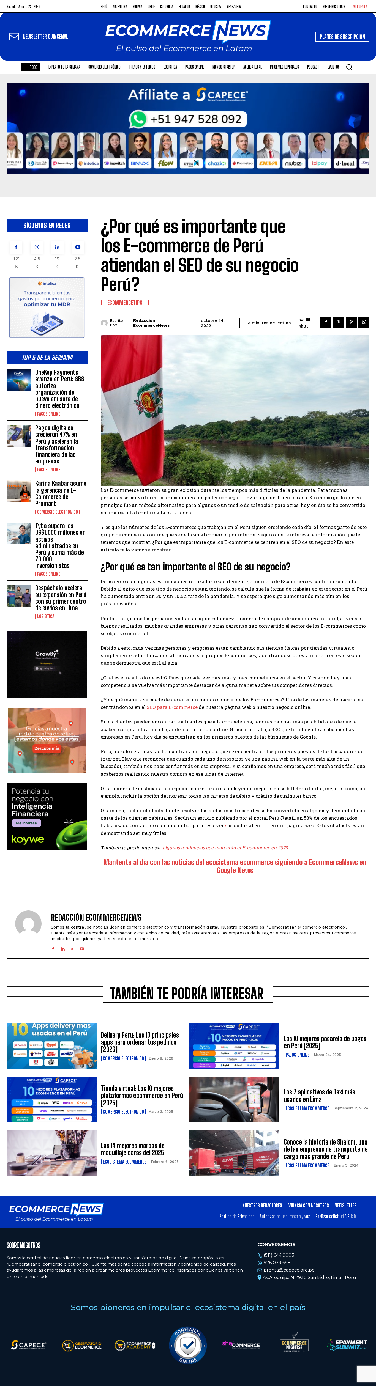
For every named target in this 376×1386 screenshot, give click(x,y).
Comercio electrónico (57, 512)
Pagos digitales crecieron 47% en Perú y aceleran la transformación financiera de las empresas (56, 444)
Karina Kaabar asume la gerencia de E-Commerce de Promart (60, 493)
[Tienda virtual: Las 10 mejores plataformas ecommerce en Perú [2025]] (52, 1099)
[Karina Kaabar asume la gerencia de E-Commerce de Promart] (19, 491)
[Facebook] (16, 247)
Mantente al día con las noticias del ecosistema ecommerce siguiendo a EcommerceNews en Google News (234, 866)
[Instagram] (37, 247)
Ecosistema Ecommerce (307, 1108)
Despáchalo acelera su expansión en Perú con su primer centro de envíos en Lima (60, 598)
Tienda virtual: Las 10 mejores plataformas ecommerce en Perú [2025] (142, 1095)
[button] (349, 66)
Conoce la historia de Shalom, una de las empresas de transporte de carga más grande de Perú (326, 1149)
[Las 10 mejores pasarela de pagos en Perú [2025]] (234, 1046)
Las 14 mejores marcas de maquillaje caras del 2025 (133, 1149)
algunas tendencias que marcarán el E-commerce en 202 (224, 847)
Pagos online (49, 414)
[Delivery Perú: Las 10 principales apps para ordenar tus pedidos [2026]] (52, 1046)
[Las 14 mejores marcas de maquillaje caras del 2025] (52, 1153)
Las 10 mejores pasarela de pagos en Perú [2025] (325, 1042)
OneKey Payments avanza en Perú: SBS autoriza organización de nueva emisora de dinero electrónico (59, 389)
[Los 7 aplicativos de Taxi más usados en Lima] (234, 1099)
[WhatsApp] (363, 322)
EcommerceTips (125, 302)
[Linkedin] (57, 247)
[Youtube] (78, 247)
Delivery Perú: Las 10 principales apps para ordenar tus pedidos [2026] (140, 1042)
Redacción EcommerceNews (151, 323)
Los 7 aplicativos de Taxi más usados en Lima (319, 1095)
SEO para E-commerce (172, 707)
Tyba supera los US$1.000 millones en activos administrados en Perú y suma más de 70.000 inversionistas (60, 545)
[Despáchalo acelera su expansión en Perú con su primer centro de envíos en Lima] (19, 595)
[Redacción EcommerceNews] (105, 323)
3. (287, 847)
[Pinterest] (351, 322)
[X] (338, 322)
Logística (45, 616)
